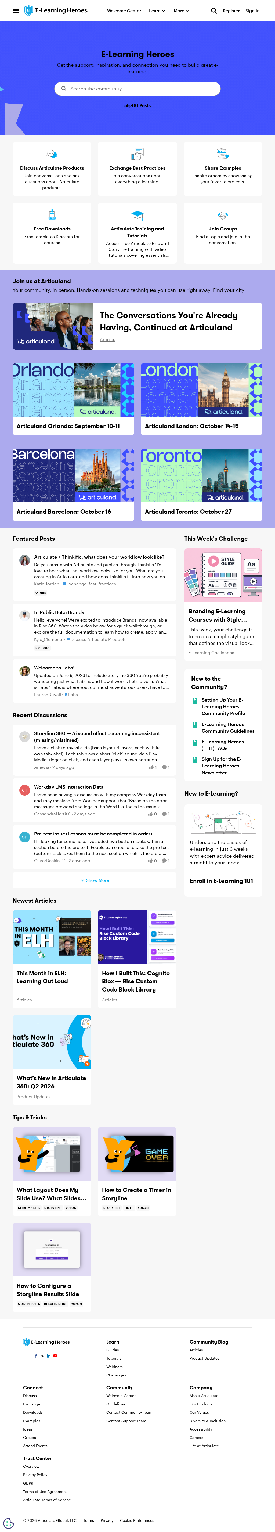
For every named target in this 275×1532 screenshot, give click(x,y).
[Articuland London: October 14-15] (202, 390)
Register (231, 10)
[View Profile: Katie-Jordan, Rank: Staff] (24, 560)
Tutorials (113, 1358)
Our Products (201, 1404)
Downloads (33, 1412)
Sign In (252, 10)
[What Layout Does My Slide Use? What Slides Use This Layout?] (52, 1154)
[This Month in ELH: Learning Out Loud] (52, 937)
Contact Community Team (129, 1412)
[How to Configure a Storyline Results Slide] (52, 1249)
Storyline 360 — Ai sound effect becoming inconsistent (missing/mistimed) (97, 736)
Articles (107, 339)
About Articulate (204, 1395)
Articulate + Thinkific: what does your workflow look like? (99, 557)
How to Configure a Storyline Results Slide (48, 1290)
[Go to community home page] (56, 10)
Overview (31, 1466)
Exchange (31, 1404)
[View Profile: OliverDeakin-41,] (24, 837)
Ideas (28, 1429)
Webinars (114, 1366)
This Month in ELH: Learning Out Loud (42, 977)
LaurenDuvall (47, 694)
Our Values (199, 1412)
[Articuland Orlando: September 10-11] (73, 390)
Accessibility (201, 1429)
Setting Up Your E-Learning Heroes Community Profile (223, 706)
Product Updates (34, 1096)
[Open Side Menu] (16, 11)
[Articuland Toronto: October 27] (202, 475)
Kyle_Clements (48, 639)
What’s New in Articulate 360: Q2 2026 (51, 1082)
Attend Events (35, 1445)
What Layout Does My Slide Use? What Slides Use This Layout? (49, 1194)
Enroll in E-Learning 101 (221, 880)
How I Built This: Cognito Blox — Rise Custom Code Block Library (136, 981)
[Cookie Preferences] (8, 1523)
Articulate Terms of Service (47, 1499)
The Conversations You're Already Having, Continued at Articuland (169, 321)
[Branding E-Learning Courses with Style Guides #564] (223, 575)
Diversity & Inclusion (208, 1420)
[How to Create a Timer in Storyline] (137, 1154)
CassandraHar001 (52, 813)
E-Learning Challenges (211, 652)
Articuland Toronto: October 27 (188, 511)
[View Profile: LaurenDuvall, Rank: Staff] (24, 671)
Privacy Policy (35, 1474)
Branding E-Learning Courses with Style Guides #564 (217, 615)
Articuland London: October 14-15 (192, 426)
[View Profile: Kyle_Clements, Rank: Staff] (24, 615)
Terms (88, 1520)
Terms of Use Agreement (45, 1491)
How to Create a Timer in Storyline (136, 1194)
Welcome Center (121, 1395)
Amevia (41, 767)
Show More (97, 880)
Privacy (107, 1520)
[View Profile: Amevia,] (24, 736)
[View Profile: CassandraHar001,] (24, 790)
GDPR (28, 1483)
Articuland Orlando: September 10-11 (68, 426)
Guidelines (115, 1404)
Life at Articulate (204, 1445)
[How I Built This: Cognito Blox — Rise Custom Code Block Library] (137, 937)
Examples (31, 1420)
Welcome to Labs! (54, 668)
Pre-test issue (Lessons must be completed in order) (93, 834)
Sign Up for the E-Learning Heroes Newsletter (221, 765)
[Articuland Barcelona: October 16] (73, 475)
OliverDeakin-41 (50, 860)
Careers (196, 1437)
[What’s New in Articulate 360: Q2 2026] (52, 1042)
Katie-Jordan (46, 583)
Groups (29, 1437)
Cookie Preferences (137, 1520)
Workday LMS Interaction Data (69, 787)
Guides (112, 1350)
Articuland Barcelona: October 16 (64, 511)
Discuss (30, 1395)
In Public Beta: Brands (59, 612)
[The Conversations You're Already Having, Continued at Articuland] (53, 326)
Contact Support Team (126, 1420)
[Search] (214, 10)
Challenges (116, 1375)
